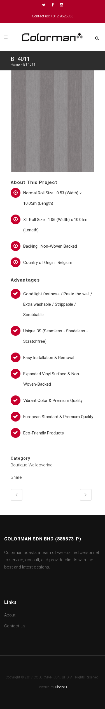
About (9, 615)
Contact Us (14, 626)
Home (15, 64)
